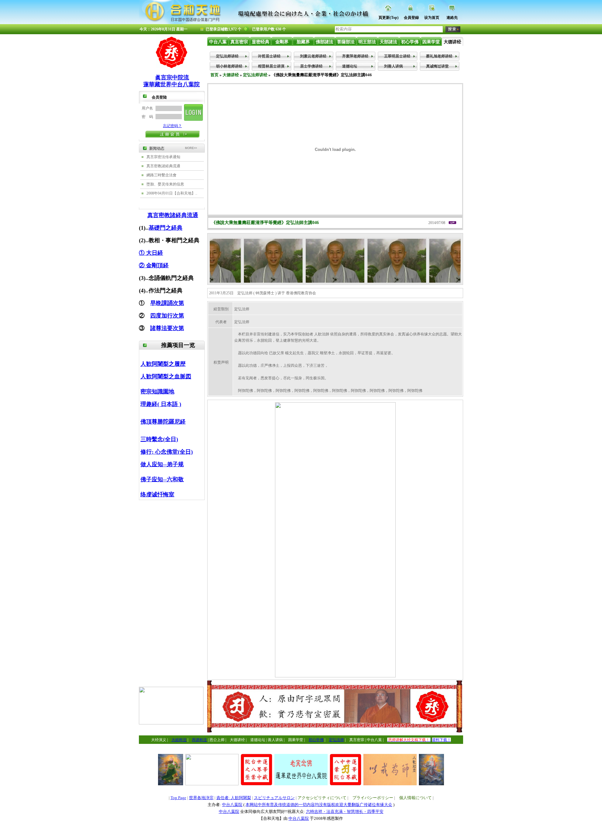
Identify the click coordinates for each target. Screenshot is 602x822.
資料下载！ (441, 740)
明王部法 (367, 42)
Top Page (178, 797)
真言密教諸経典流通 (163, 166)
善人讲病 (275, 740)
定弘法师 (336, 740)
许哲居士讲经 (269, 56)
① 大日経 (151, 253)
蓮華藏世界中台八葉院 (171, 84)
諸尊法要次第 (167, 328)
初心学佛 (410, 42)
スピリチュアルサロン (274, 797)
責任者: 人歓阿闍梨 (233, 797)
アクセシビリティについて (322, 797)
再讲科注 (199, 740)
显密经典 (260, 42)
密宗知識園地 (157, 391)
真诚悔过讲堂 (437, 66)
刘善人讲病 (393, 66)
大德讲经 (452, 42)
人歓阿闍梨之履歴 (163, 364)
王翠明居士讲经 (397, 56)
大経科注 (179, 740)
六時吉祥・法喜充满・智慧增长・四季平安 (344, 811)
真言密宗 (239, 42)
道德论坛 (349, 66)
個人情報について (415, 797)
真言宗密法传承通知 (163, 157)
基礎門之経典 (165, 228)
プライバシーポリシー (372, 797)
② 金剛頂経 (154, 265)
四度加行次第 (167, 315)
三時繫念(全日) (159, 439)
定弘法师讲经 (227, 56)
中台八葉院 (232, 804)
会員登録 (411, 17)
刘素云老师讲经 (313, 56)
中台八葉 (218, 42)
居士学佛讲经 (311, 66)
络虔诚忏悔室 (157, 494)
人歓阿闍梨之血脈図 (165, 376)
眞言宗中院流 (172, 77)
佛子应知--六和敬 (162, 479)
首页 (214, 74)
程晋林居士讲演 (271, 66)
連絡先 (452, 17)
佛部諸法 (324, 42)
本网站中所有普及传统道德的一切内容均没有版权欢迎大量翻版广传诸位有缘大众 (319, 804)
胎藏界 (303, 42)
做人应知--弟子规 (162, 464)
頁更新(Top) (388, 17)
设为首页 (431, 17)
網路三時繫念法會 (161, 175)
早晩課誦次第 (167, 303)
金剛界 (281, 42)
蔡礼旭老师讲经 (439, 56)
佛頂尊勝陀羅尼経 (163, 422)
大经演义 (158, 740)
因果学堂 (431, 42)
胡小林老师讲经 (229, 66)
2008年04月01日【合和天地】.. (171, 193)
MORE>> (191, 148)
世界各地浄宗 (201, 797)
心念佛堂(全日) (174, 452)
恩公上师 (216, 740)
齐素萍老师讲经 (355, 56)
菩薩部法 (346, 42)
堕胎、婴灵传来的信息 (165, 184)
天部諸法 (388, 42)
